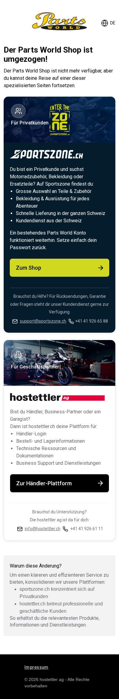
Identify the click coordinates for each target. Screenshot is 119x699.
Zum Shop (28, 267)
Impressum (36, 667)
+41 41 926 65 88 (91, 321)
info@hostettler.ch (42, 528)
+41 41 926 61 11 (86, 528)
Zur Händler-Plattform (44, 483)
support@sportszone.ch (43, 321)
